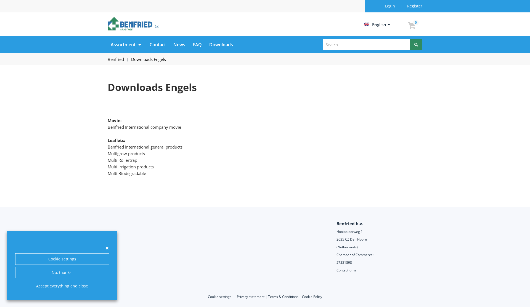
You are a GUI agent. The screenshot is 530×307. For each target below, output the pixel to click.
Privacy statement (250, 296)
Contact (158, 45)
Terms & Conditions (283, 296)
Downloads (221, 45)
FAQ (197, 45)
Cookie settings (62, 259)
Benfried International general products (145, 147)
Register (414, 6)
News (179, 45)
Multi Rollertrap (122, 160)
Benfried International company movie (144, 127)
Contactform (346, 270)
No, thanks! (62, 272)
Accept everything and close (62, 286)
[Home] (134, 23)
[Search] (416, 44)
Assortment (123, 45)
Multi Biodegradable (127, 173)
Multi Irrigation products (131, 166)
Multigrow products (126, 153)
